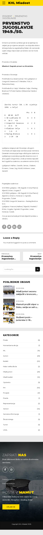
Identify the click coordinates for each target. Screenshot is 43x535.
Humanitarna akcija (10, 345)
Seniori (6, 409)
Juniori (5, 356)
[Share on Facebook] (4, 227)
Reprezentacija (9, 403)
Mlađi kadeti (8, 377)
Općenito (7, 382)
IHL (4, 351)
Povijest (7, 16)
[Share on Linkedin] (14, 227)
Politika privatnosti (8, 479)
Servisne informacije (11, 414)
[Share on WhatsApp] (19, 227)
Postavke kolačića (8, 483)
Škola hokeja (8, 419)
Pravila (5, 398)
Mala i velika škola (10, 366)
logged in (17, 243)
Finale (5, 340)
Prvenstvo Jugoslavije (14, 17)
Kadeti (5, 361)
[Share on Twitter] (9, 227)
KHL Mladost (19, 3)
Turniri (5, 425)
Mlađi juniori (7, 372)
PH (4, 388)
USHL (5, 430)
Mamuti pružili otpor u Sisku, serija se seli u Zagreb (27, 307)
